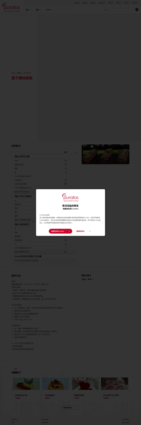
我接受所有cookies (57, 231)
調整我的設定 (80, 231)
